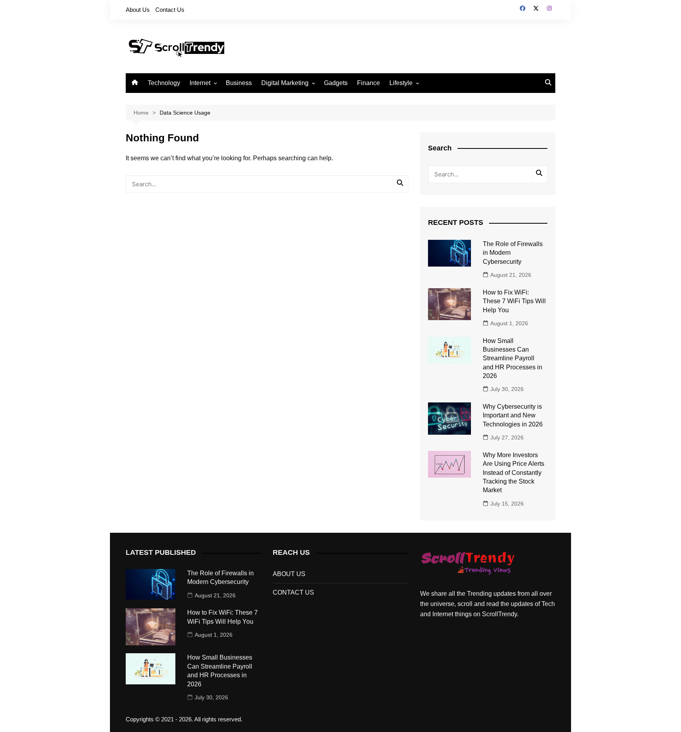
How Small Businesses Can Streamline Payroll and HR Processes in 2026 (512, 358)
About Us (138, 9)
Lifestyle (401, 83)
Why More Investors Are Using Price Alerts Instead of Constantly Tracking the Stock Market (513, 473)
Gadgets (336, 83)
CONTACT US (293, 592)
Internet (200, 83)
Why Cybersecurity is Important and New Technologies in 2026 (513, 415)
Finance (368, 83)
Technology (164, 83)
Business (239, 83)
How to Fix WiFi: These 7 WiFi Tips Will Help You (514, 301)
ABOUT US (289, 574)
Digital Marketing (285, 83)
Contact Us (169, 9)
